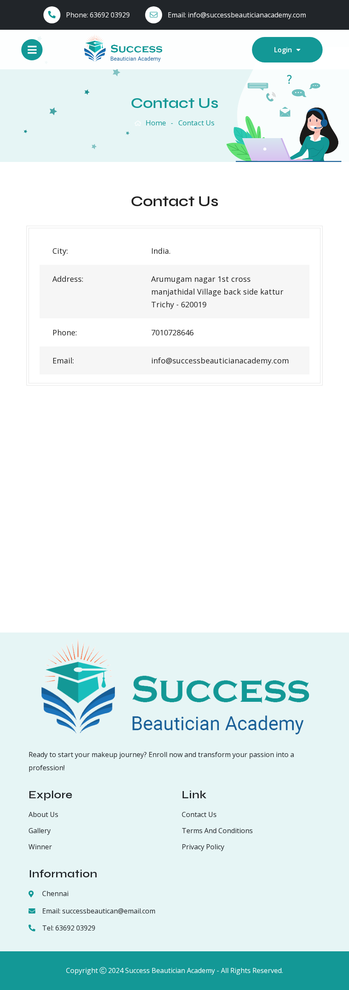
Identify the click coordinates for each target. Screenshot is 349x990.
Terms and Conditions (217, 830)
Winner (40, 846)
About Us (43, 814)
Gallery (40, 830)
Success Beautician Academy (170, 970)
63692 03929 (110, 15)
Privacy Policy (203, 846)
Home (156, 123)
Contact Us (199, 814)
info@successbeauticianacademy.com (247, 15)
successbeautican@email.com (108, 911)
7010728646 (172, 332)
